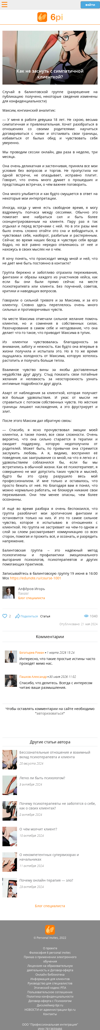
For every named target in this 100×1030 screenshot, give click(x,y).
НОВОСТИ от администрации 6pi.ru (50, 1010)
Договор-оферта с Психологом (50, 1001)
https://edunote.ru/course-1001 (35, 578)
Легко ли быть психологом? (42, 778)
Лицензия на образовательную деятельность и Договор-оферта (50, 968)
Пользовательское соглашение (50, 992)
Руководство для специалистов (50, 983)
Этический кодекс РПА (50, 988)
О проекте (50, 948)
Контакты (50, 1014)
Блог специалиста (31, 598)
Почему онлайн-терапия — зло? (46, 880)
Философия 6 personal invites (50, 953)
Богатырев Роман (31, 653)
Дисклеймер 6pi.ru (50, 1005)
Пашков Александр (33, 677)
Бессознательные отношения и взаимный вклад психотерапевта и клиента (54, 754)
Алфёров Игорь (31, 588)
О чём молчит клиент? (38, 829)
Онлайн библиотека (50, 974)
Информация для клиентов (50, 979)
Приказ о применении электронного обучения (50, 959)
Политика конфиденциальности (50, 996)
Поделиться (29, 616)
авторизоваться (50, 713)
